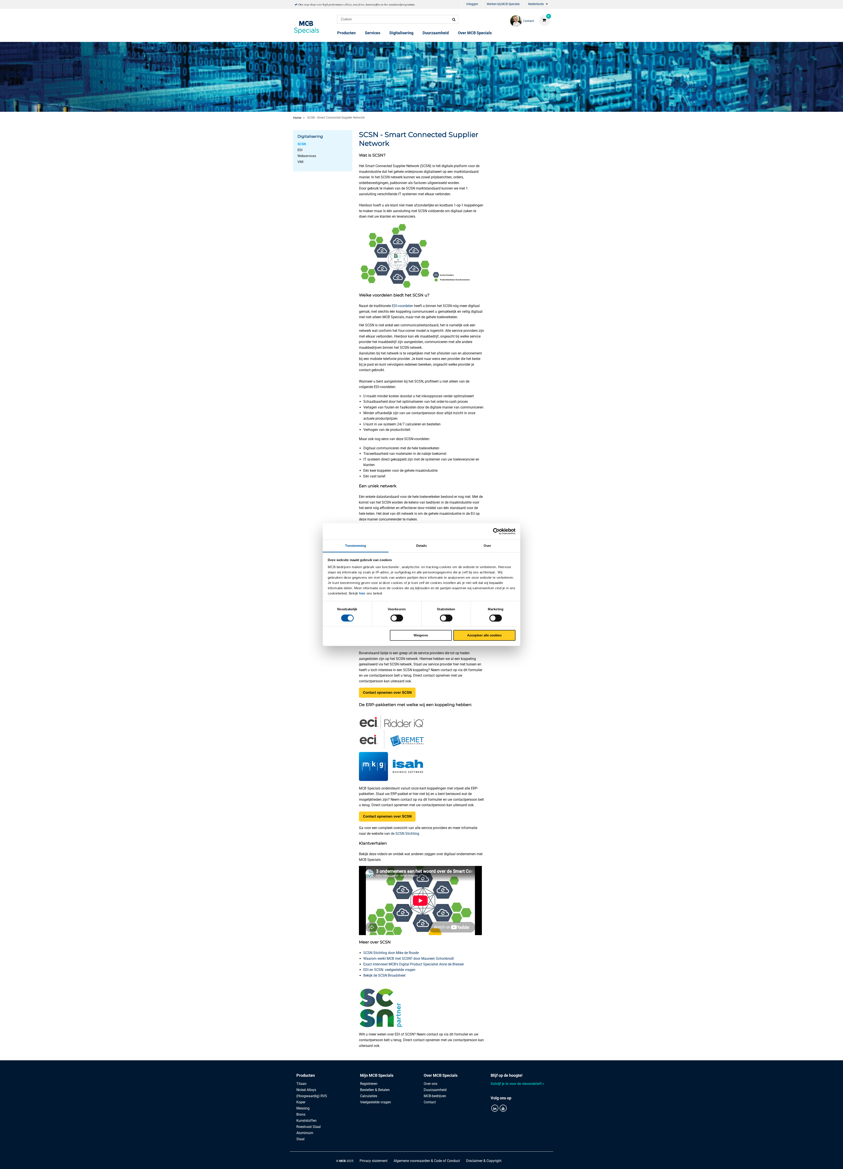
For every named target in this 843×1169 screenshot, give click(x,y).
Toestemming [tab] (355, 545)
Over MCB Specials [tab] (441, 1075)
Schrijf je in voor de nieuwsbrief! (516, 1084)
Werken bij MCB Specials (503, 4)
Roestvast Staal (308, 1127)
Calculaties (368, 1096)
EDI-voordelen (402, 306)
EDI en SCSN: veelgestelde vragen (389, 970)
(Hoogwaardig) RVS (311, 1096)
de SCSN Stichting (405, 833)
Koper (300, 1102)
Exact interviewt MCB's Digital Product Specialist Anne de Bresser (413, 964)
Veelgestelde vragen (375, 1102)
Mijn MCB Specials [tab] (376, 1075)
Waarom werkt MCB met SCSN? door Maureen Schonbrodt (408, 958)
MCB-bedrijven (435, 1096)
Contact (430, 1102)
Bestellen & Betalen (375, 1090)
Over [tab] (487, 545)
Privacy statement (373, 1161)
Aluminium (304, 1133)
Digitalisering (401, 33)
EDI (300, 150)
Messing (303, 1108)
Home (297, 117)
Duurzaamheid (436, 33)
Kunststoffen (306, 1120)
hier (362, 593)
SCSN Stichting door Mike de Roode (391, 953)
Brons (300, 1114)
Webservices (306, 156)
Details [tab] (421, 545)
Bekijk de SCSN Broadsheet (384, 975)
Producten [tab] (305, 1075)
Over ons (430, 1084)
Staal (300, 1139)
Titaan (301, 1084)
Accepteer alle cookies (484, 635)
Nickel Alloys (306, 1090)
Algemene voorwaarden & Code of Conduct (427, 1161)
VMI (300, 162)
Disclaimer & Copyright (483, 1161)
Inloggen (472, 4)
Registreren (368, 1084)
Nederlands (536, 4)
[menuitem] (472, 4)
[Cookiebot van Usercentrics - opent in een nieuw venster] (496, 531)
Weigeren (421, 635)
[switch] (397, 618)
